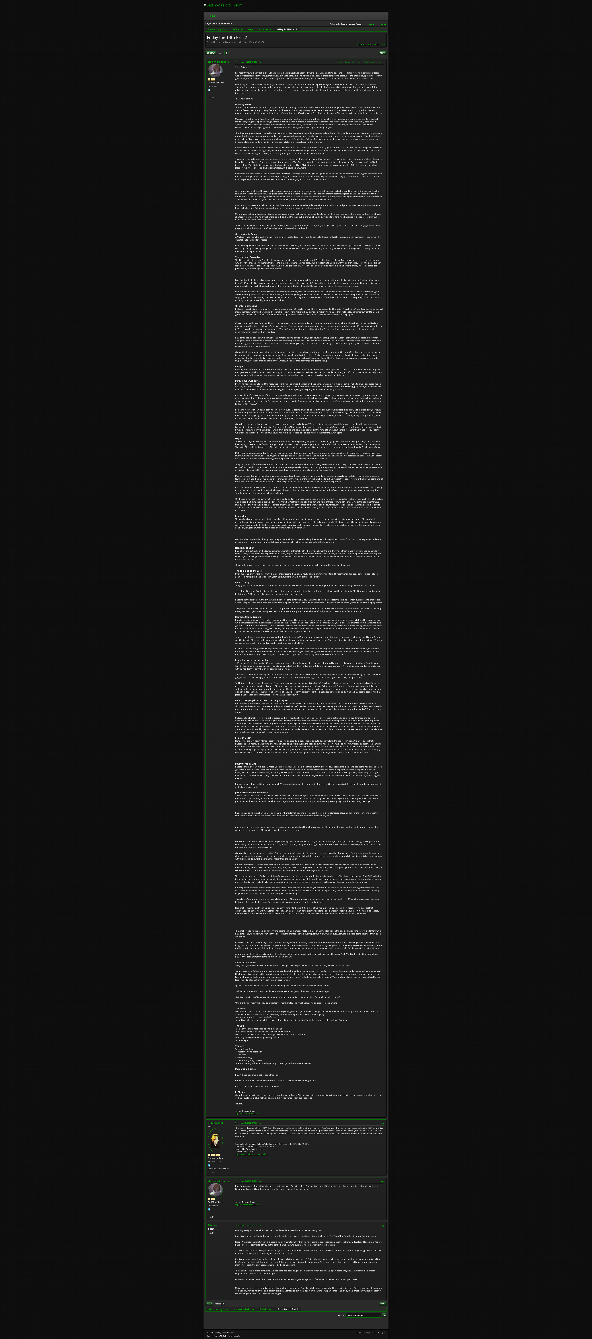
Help (359, 1333)
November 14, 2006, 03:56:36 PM (248, 62)
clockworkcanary (218, 62)
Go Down (210, 53)
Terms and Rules (369, 1333)
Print (383, 53)
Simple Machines (227, 1333)
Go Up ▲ (381, 1333)
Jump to (341, 1315)
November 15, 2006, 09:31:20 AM (248, 1181)
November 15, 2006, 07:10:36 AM (248, 1123)
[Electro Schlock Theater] (209, 93)
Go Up (209, 1304)
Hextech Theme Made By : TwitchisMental (223, 1336)
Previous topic (364, 44)
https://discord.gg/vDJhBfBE (247, 1113)
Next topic (379, 44)
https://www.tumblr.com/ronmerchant (251, 1154)
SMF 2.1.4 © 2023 (213, 1333)
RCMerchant (215, 1123)
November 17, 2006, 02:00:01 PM (248, 1225)
